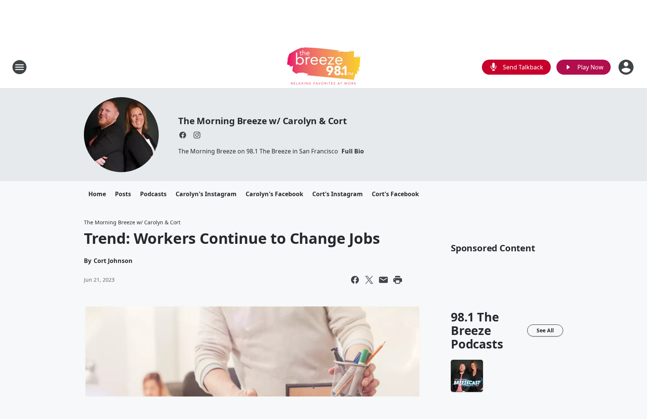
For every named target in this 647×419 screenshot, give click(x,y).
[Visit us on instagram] (196, 135)
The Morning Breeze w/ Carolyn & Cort (262, 120)
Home (97, 194)
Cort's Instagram (337, 194)
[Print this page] (397, 280)
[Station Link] (324, 67)
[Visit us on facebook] (182, 135)
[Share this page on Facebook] (355, 280)
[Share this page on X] (369, 280)
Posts (123, 194)
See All (545, 330)
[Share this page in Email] (383, 280)
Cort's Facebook (395, 194)
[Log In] (627, 67)
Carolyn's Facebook (274, 194)
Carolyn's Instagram (206, 194)
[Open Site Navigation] (19, 67)
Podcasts (153, 194)
